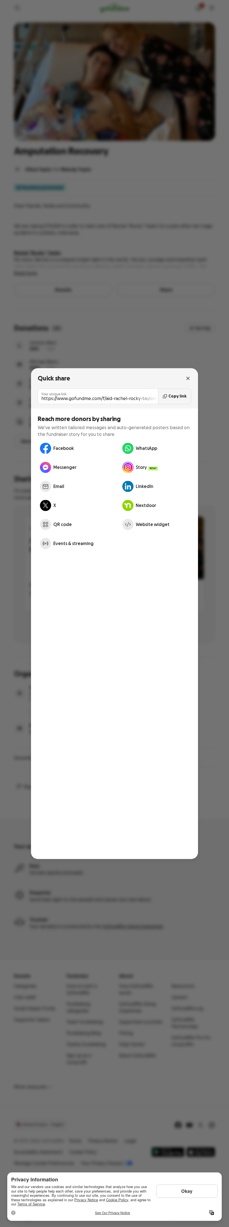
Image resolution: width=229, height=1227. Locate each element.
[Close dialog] (188, 378)
